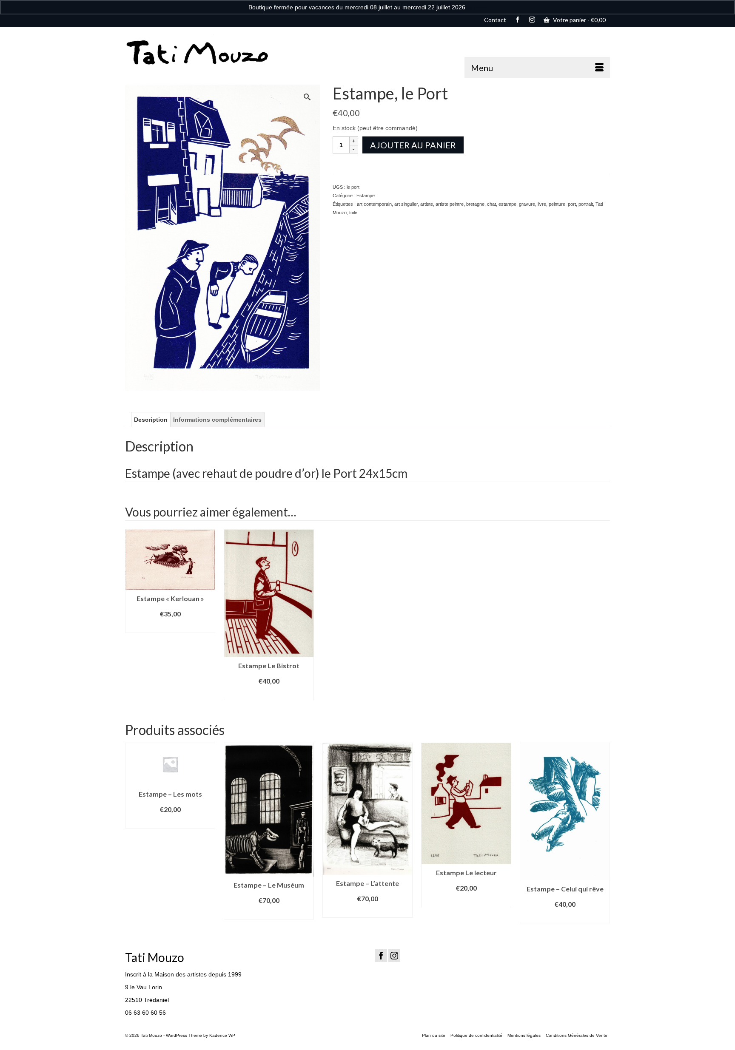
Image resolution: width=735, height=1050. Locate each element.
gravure (527, 204)
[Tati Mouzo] (201, 52)
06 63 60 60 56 (145, 1012)
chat (491, 204)
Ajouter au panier (413, 145)
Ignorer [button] (477, 7)
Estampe (365, 195)
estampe (507, 204)
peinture (557, 204)
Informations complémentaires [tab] (217, 419)
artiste (426, 204)
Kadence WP (222, 1035)
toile (353, 212)
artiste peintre (450, 204)
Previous (132, 833)
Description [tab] (151, 419)
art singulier (406, 204)
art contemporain (374, 204)
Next (602, 833)
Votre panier (579, 19)
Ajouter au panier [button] (170, 626)
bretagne (475, 204)
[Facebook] (381, 955)
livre (542, 204)
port (572, 204)
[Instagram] (394, 955)
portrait (585, 204)
